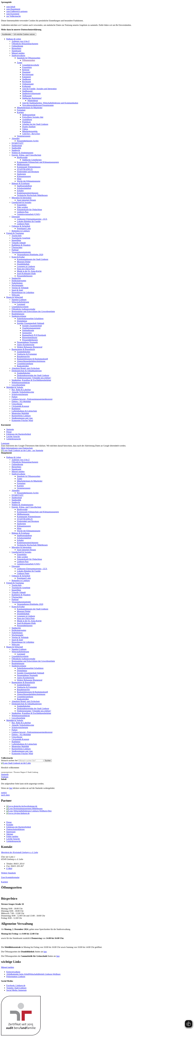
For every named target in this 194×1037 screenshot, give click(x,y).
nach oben (5, 795)
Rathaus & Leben (13, 39)
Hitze (19, 179)
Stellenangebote (28, 115)
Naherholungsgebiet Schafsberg (30, 318)
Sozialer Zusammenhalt (32, 326)
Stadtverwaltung (18, 55)
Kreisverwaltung (13, 972)
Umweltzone (17, 404)
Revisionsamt (27, 74)
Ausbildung (27, 119)
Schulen (20, 190)
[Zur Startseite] (16, 763)
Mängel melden (18, 53)
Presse (9, 432)
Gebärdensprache (13, 439)
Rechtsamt (26, 81)
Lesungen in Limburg (26, 266)
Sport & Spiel (17, 290)
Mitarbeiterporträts (29, 131)
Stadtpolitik (16, 148)
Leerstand (21, 304)
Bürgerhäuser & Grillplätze (23, 292)
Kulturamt (26, 86)
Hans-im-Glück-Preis (26, 269)
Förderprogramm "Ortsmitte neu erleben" (34, 378)
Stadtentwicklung (19, 316)
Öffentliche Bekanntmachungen (25, 44)
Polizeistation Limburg (15, 976)
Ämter (19, 62)
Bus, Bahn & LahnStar (21, 389)
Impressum (10, 832)
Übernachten (17, 247)
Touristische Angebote (21, 238)
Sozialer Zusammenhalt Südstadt (30, 323)
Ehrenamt (16, 217)
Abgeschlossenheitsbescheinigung (31, 361)
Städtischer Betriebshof (31, 98)
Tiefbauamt (27, 96)
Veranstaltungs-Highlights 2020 (30, 254)
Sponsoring (27, 333)
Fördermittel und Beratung (28, 171)
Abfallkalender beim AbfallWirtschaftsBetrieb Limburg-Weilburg (33, 974)
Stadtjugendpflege (24, 186)
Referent (25, 70)
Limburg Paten (23, 224)
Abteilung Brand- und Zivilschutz (26, 368)
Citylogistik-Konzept (20, 406)
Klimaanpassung (24, 176)
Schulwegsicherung (20, 394)
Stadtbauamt (27, 91)
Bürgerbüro (16, 48)
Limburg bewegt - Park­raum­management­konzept (32, 399)
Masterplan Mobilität (20, 413)
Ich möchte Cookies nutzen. (24, 34)
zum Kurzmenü (12, 14)
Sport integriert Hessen (26, 200)
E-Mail (9, 868)
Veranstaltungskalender (21, 252)
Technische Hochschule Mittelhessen (32, 195)
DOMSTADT (17, 143)
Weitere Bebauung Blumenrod (29, 347)
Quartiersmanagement (31, 328)
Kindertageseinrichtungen (27, 193)
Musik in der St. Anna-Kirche (29, 271)
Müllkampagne (23, 164)
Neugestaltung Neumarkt (27, 342)
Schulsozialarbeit (24, 188)
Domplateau (22, 321)
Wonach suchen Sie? (9, 760)
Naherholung (17, 283)
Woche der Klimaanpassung (28, 181)
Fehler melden (12, 836)
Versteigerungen (23, 136)
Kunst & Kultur (18, 257)
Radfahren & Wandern (21, 245)
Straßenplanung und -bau (22, 418)
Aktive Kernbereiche (25, 344)
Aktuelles (16, 138)
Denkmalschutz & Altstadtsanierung (27, 371)
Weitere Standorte (8, 873)
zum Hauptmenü (13, 9)
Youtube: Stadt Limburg (16, 988)
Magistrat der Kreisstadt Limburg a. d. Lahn (19, 852)
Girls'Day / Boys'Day (31, 134)
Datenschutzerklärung (15, 829)
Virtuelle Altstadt (19, 243)
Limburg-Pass (23, 212)
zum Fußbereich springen (16, 11)
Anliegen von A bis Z (21, 41)
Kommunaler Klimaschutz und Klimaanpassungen (38, 162)
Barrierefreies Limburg (21, 416)
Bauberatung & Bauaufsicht (23, 349)
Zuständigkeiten (23, 352)
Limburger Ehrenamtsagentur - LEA (32, 219)
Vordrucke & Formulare (27, 354)
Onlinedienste (17, 46)
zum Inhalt (10, 7)
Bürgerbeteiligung (29, 337)
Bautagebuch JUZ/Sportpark (34, 335)
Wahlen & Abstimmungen (22, 153)
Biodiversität (22, 157)
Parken (14, 397)
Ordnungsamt (28, 84)
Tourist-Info (17, 235)
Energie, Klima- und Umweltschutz (26, 155)
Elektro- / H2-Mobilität (21, 401)
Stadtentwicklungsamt (31, 93)
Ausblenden (6, 34)
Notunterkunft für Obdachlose (29, 209)
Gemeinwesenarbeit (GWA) (28, 214)
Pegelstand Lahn (24, 228)
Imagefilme (16, 240)
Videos (25, 129)
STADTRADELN (25, 169)
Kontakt (9, 824)
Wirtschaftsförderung (20, 302)
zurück (4, 792)
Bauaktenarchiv (23, 356)
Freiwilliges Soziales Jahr (32, 117)
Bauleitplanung (18, 314)
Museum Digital (23, 262)
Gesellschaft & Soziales (21, 202)
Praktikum (26, 122)
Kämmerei (26, 77)
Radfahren (16, 408)
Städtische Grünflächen (32, 160)
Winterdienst (32, 100)
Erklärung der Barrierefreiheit (18, 434)
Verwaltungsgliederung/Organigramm (38, 105)
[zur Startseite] (22, 450)
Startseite (10, 429)
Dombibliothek (23, 264)
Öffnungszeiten (28, 60)
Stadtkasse (26, 79)
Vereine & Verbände (20, 288)
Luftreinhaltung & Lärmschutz (24, 411)
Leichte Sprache (13, 436)
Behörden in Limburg (21, 231)
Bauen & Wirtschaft (14, 297)
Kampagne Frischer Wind (22, 420)
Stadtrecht (16, 150)
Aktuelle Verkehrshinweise (23, 392)
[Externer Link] (99, 806)
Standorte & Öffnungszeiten (28, 58)
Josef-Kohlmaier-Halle (26, 273)
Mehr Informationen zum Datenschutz (17, 448)
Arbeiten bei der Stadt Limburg (35, 124)
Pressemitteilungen (24, 276)
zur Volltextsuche (13, 16)
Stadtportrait (17, 145)
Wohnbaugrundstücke (21, 382)
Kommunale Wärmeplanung (29, 167)
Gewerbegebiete (18, 385)
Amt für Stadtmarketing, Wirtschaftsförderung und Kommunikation (50, 103)
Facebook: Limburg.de (15, 985)
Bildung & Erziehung (21, 183)
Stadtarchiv (16, 278)
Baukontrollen (23, 366)
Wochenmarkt (17, 285)
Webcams (16, 295)
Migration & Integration (21, 198)
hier (10, 788)
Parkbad (15, 250)
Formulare (21, 110)
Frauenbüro (27, 67)
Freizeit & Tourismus (15, 233)
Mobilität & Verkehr (14, 387)
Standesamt (16, 51)
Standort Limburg (19, 299)
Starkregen (21, 174)
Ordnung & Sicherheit (21, 226)
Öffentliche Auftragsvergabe (23, 309)
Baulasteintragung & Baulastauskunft (32, 359)
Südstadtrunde (28, 330)
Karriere (20, 112)
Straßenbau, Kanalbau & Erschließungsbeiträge (31, 380)
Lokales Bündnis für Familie (29, 221)
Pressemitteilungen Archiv (28, 141)
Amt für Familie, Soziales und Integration (39, 89)
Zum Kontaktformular (10, 877)
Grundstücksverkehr (30, 65)
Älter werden (22, 207)
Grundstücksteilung (25, 363)
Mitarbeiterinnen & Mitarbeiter (29, 108)
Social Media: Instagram (16, 990)
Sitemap (9, 834)
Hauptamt (26, 72)
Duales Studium (29, 126)
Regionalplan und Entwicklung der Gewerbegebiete (33, 311)
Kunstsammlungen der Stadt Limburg (32, 259)
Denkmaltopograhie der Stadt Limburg (33, 375)
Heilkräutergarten (19, 280)
